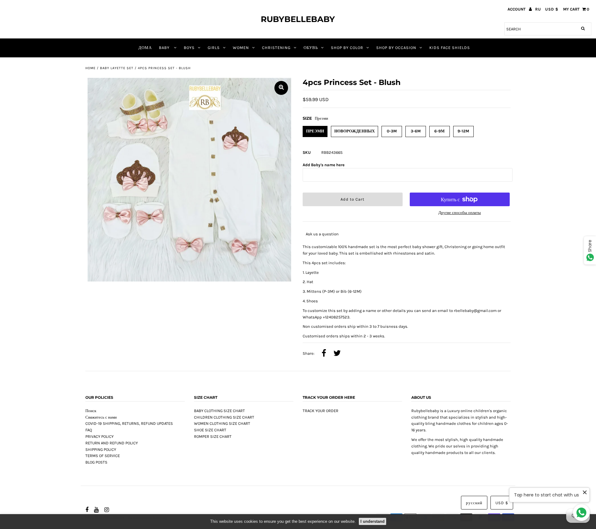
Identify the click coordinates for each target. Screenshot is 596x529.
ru (538, 9)
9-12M (463, 131)
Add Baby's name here (324, 164)
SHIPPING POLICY (100, 449)
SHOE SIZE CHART (210, 430)
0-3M (392, 131)
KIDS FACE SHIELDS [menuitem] (449, 47)
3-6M (416, 131)
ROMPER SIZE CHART (213, 436)
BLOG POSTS (96, 462)
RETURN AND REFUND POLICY (111, 443)
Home (90, 68)
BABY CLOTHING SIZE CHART (219, 410)
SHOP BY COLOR (347, 47)
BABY (165, 47)
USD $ (551, 9)
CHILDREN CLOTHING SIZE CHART (224, 417)
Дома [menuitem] (145, 47)
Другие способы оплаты (459, 212)
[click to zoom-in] (281, 88)
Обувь (311, 47)
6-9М (439, 131)
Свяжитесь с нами (101, 417)
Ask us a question (322, 234)
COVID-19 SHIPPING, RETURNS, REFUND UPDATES (129, 423)
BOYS (189, 47)
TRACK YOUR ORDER (320, 410)
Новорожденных (354, 131)
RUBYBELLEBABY (298, 19)
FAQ (88, 430)
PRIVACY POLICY (99, 436)
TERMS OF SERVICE (102, 455)
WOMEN (241, 47)
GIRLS (214, 47)
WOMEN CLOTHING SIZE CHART (222, 423)
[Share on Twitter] (337, 353)
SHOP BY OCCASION (396, 47)
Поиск (90, 410)
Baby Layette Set (116, 68)
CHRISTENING (276, 47)
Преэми (315, 131)
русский (474, 502)
